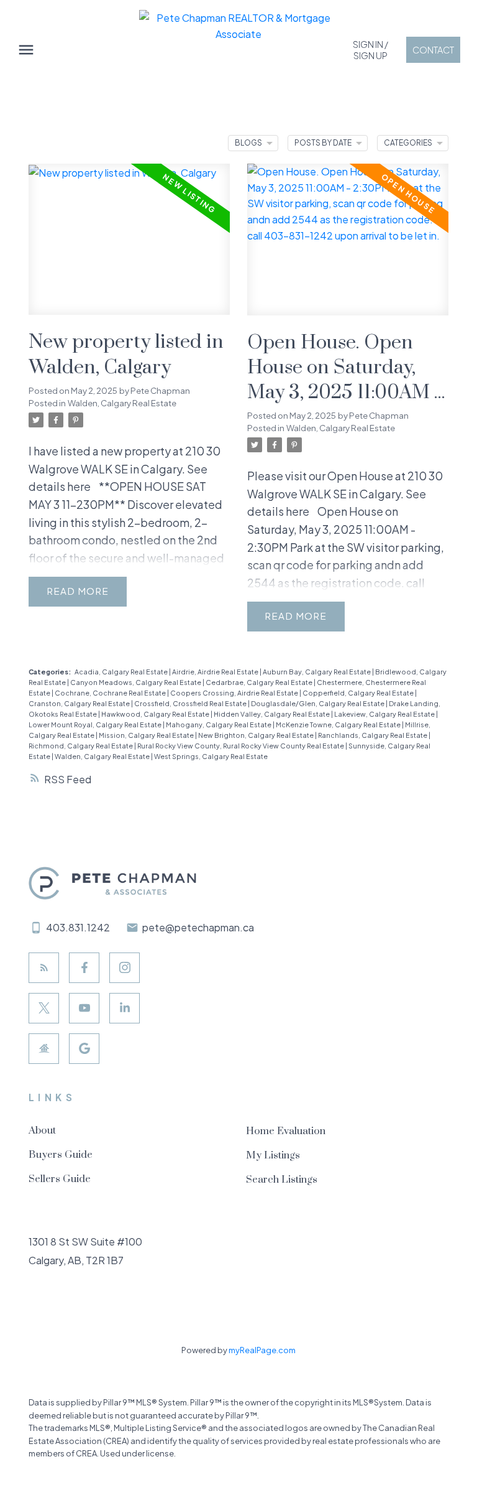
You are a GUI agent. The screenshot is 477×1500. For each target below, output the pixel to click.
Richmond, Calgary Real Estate (81, 746)
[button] (370, 50)
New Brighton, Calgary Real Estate (256, 735)
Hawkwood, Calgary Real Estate (156, 714)
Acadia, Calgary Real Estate (122, 672)
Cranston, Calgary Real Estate (80, 703)
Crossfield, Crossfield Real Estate (191, 703)
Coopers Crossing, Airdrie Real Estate (234, 693)
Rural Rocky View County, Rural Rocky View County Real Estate (241, 746)
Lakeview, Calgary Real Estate (385, 714)
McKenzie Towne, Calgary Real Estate (339, 724)
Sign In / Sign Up (370, 50)
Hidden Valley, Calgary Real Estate (272, 714)
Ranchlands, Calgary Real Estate (373, 735)
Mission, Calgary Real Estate (147, 735)
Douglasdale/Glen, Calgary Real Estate (318, 703)
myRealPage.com (262, 1350)
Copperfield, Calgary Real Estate (358, 693)
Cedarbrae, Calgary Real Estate (260, 682)
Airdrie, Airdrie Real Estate (216, 672)
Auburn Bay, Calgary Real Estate (317, 672)
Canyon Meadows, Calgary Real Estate (136, 682)
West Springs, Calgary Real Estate (211, 756)
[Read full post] (129, 247)
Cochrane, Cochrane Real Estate (111, 693)
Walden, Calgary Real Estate (122, 403)
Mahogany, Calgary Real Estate (219, 724)
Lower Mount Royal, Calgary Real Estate (96, 724)
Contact (433, 49)
